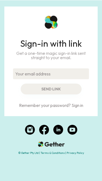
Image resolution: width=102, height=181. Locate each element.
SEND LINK (51, 89)
